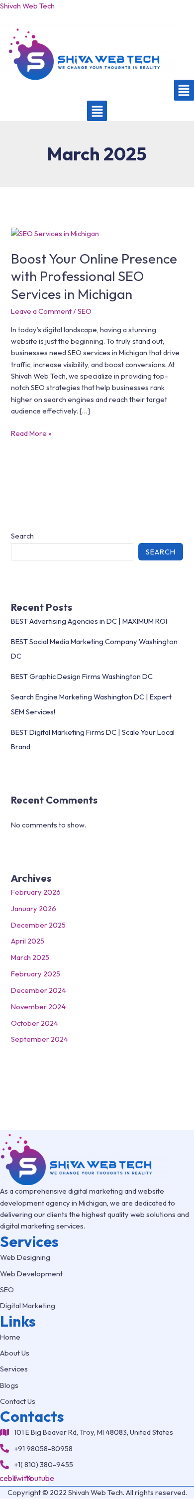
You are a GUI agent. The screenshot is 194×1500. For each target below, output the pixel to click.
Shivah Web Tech (27, 5)
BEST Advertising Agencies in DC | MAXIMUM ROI (89, 621)
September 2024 (39, 1039)
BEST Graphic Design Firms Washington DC (82, 676)
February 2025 (35, 973)
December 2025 (38, 925)
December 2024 (38, 990)
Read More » (31, 432)
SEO (85, 311)
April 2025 (27, 941)
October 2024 (34, 1023)
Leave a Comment (41, 311)
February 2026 (36, 892)
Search (22, 536)
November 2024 (38, 1006)
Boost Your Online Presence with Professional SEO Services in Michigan (94, 276)
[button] (184, 90)
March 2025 (30, 957)
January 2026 (33, 908)
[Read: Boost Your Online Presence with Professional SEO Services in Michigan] (55, 232)
